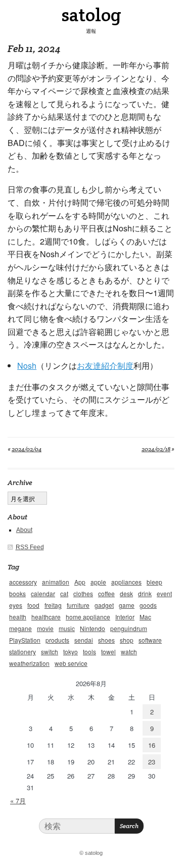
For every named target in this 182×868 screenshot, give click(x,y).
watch (129, 651)
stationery (22, 651)
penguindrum (128, 628)
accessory (23, 581)
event (164, 593)
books (17, 593)
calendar (43, 593)
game (126, 605)
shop (126, 640)
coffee (106, 593)
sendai (83, 640)
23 (151, 761)
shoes (106, 640)
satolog (91, 14)
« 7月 (18, 800)
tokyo (70, 651)
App (79, 581)
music (67, 628)
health (17, 616)
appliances (126, 581)
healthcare (46, 616)
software (150, 640)
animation (55, 581)
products (57, 640)
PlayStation (24, 640)
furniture (78, 605)
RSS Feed (30, 547)
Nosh (26, 365)
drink (145, 593)
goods (148, 605)
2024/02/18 (156, 449)
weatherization (29, 663)
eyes (15, 605)
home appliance (88, 616)
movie (45, 628)
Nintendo (92, 628)
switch (49, 651)
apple (98, 581)
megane (20, 628)
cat (64, 593)
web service (71, 663)
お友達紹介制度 (105, 365)
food (33, 605)
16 (151, 745)
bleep (154, 581)
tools (89, 651)
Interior (124, 616)
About (24, 530)
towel (108, 651)
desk (126, 593)
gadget (104, 605)
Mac (145, 616)
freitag (53, 605)
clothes (83, 593)
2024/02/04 (26, 449)
